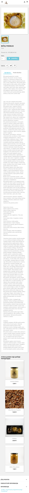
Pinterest (14, 65)
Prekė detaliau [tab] (17, 72)
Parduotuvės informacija (9, 483)
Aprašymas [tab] (7, 72)
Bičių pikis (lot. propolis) (14, 410)
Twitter (10, 65)
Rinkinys (14, 438)
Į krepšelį (12, 58)
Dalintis (7, 65)
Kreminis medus (14, 381)
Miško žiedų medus (14, 467)
